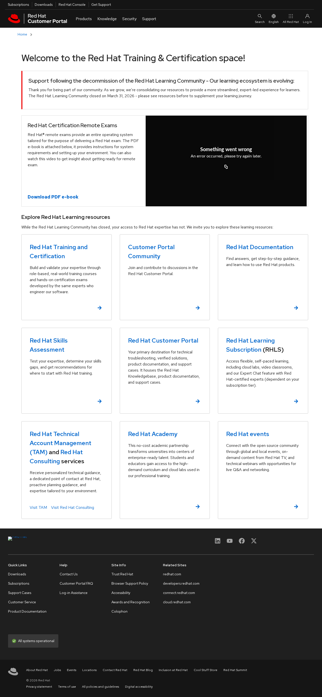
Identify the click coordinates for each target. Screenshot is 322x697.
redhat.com (172, 574)
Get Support (101, 4)
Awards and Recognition (130, 602)
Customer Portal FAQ (76, 583)
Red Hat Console (72, 4)
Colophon (119, 611)
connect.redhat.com (179, 592)
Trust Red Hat (122, 574)
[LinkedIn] (218, 542)
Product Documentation (27, 611)
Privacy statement (39, 687)
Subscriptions (18, 4)
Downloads (44, 4)
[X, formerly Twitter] (254, 540)
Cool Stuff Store (205, 670)
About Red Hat (37, 670)
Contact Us (68, 574)
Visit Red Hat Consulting (72, 507)
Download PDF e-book (53, 197)
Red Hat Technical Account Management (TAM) (60, 443)
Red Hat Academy (153, 434)
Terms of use (67, 687)
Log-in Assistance (74, 592)
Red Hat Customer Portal (163, 340)
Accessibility (120, 592)
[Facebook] (242, 542)
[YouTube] (230, 542)
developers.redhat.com (181, 583)
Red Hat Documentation (259, 247)
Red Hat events (247, 434)
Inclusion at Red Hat (173, 670)
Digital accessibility (139, 687)
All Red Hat (291, 22)
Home (22, 34)
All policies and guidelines (100, 687)
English (274, 22)
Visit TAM (38, 507)
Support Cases (19, 592)
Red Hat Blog (143, 670)
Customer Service (22, 602)
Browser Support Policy (129, 583)
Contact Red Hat (115, 670)
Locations (89, 670)
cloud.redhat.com (177, 602)
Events (71, 670)
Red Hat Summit (235, 670)
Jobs (57, 670)
